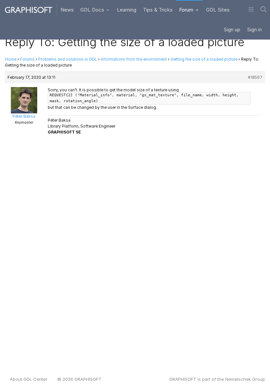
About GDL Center (28, 379)
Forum (187, 10)
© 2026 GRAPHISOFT (79, 379)
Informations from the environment (134, 59)
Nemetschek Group (245, 379)
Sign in (254, 29)
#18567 (255, 77)
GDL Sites (218, 10)
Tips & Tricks (158, 10)
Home (10, 59)
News (67, 10)
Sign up (232, 29)
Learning (126, 10)
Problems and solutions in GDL (67, 59)
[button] (251, 10)
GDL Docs (92, 10)
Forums (27, 59)
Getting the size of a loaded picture (204, 59)
